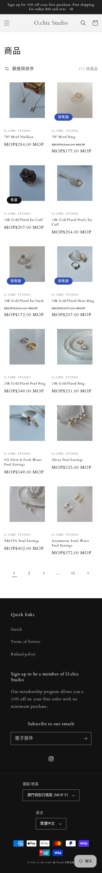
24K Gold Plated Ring (68, 383)
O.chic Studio (44, 862)
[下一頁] (88, 573)
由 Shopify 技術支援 (63, 862)
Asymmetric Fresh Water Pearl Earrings (70, 543)
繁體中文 (47, 823)
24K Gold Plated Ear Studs (24, 301)
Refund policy (23, 654)
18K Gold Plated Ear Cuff (23, 220)
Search (16, 629)
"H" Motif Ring (63, 137)
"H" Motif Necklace (19, 137)
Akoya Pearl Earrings (67, 460)
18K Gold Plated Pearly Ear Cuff (72, 222)
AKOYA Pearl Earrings (21, 541)
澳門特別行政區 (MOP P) (47, 795)
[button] (7, 23)
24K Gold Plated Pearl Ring (25, 383)
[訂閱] (85, 738)
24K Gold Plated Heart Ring (73, 301)
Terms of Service (26, 641)
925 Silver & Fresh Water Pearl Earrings (23, 462)
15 (73, 573)
